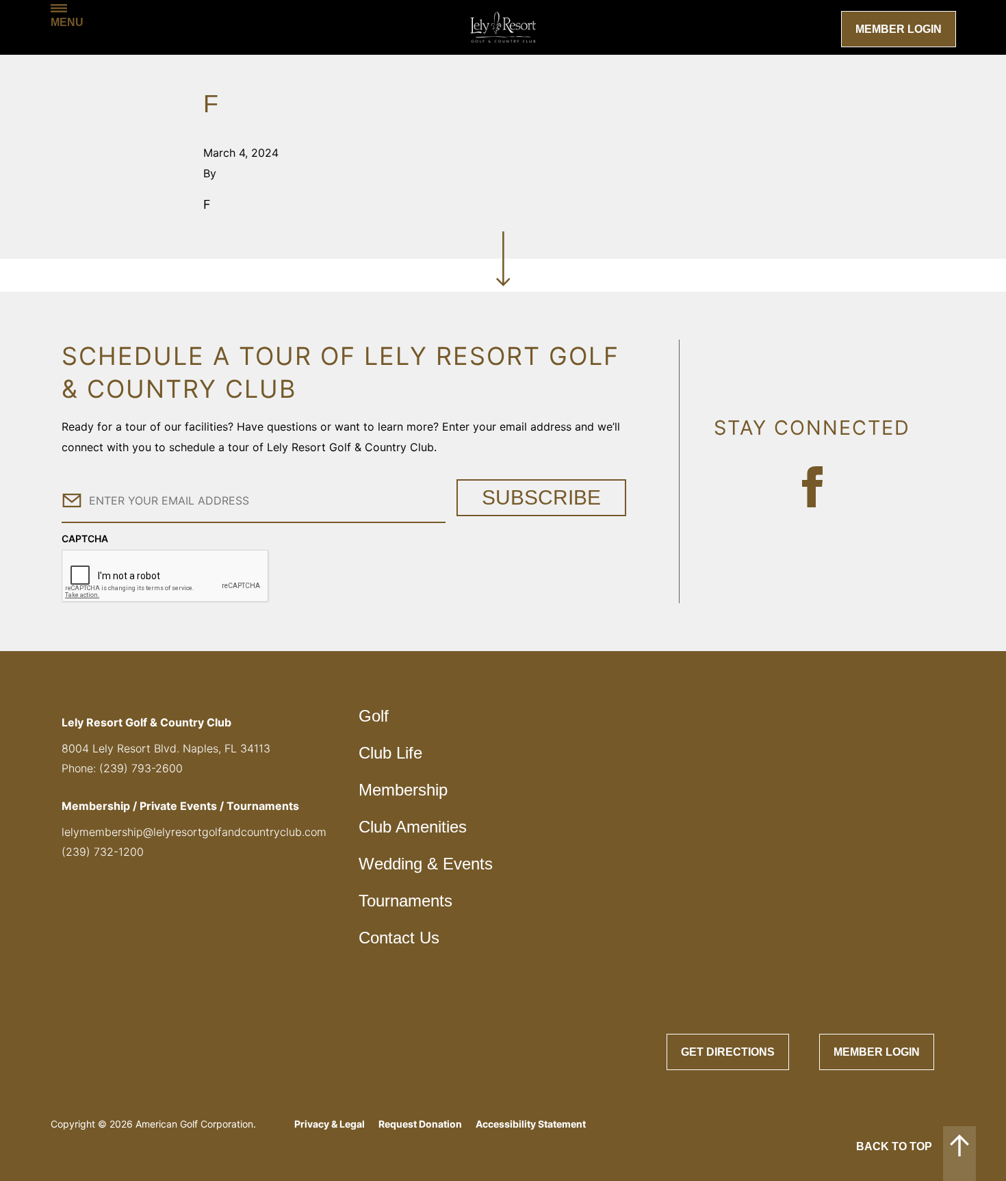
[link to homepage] (503, 27)
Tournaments (405, 900)
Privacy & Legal (329, 1124)
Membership (403, 789)
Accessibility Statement (531, 1124)
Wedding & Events (426, 863)
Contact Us (399, 937)
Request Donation (420, 1124)
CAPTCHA (85, 538)
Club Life (390, 753)
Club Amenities (413, 826)
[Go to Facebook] (812, 486)
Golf (374, 716)
